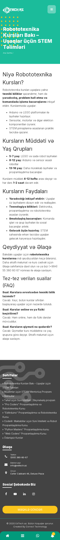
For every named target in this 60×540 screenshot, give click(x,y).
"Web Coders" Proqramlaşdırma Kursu (25, 433)
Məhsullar (9, 396)
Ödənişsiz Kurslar (13, 437)
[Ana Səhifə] (15, 8)
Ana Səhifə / (8, 53)
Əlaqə (6, 266)
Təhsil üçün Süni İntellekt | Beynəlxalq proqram (29, 400)
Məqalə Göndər (30, 509)
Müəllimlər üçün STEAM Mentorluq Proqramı (28, 391)
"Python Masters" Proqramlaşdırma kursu (26, 429)
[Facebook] (6, 494)
